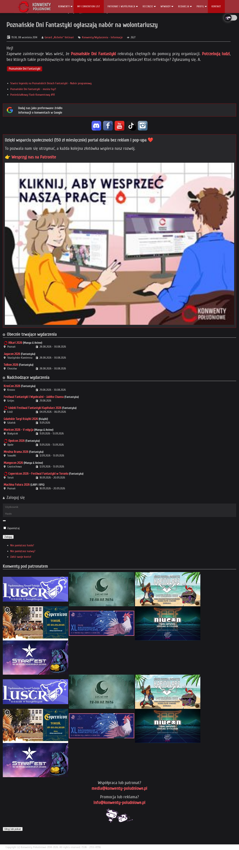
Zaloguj (8, 536)
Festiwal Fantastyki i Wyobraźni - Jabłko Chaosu (34, 397)
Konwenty (64, 6)
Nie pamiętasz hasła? (22, 545)
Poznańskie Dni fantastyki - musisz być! (33, 89)
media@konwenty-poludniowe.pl (119, 788)
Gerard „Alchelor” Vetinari (59, 37)
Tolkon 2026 (11, 365)
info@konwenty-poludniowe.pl (119, 802)
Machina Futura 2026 (17, 485)
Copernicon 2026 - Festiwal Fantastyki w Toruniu (38, 474)
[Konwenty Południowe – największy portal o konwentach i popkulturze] (34, 6)
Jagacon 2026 (12, 354)
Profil (200, 6)
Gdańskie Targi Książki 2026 (21, 419)
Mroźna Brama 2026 (16, 452)
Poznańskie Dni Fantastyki (93, 53)
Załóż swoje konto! (20, 556)
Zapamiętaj (13, 528)
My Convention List (88, 6)
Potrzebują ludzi (216, 53)
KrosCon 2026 (12, 386)
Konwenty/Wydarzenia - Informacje (102, 37)
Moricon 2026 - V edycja (18, 430)
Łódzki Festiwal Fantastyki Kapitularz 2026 (34, 408)
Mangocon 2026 (13, 463)
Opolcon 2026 (16, 441)
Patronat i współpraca (121, 6)
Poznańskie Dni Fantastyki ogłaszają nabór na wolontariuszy (82, 25)
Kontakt (216, 6)
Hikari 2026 (15, 343)
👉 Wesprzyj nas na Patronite (30, 157)
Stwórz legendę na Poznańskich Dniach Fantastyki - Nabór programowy (51, 83)
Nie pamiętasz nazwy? (22, 551)
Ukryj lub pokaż (12, 829)
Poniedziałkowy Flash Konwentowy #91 (32, 94)
